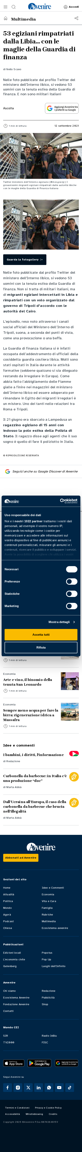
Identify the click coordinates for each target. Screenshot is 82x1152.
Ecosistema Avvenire (16, 997)
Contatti (8, 1011)
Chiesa (7, 928)
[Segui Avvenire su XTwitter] (28, 1087)
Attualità (8, 894)
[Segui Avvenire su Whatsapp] (49, 1087)
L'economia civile (14, 959)
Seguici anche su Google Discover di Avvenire (45, 471)
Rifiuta (41, 647)
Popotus (47, 952)
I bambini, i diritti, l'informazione (33, 755)
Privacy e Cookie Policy (48, 1107)
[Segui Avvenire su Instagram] (18, 1087)
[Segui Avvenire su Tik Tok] (69, 1087)
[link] (39, 6)
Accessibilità (12, 1114)
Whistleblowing (34, 1114)
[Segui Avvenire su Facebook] (7, 1087)
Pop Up (46, 959)
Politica (8, 901)
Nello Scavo (13, 69)
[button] (5, 7)
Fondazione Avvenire (16, 1004)
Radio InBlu (49, 1035)
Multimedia (49, 921)
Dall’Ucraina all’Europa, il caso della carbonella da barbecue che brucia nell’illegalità (34, 807)
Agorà (7, 914)
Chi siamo (9, 991)
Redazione (13, 761)
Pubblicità (48, 997)
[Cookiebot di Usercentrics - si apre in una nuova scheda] (60, 501)
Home (7, 887)
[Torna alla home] (5, 18)
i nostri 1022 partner (28, 521)
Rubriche (47, 914)
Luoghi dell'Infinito (53, 966)
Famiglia (47, 908)
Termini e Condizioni (17, 1107)
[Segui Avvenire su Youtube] (59, 1087)
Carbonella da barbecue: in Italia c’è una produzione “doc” (35, 778)
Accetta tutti (41, 634)
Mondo (7, 908)
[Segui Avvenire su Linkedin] (38, 1087)
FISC (45, 1042)
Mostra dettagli (59, 622)
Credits (53, 1114)
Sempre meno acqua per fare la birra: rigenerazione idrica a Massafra (30, 715)
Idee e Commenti (53, 887)
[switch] (71, 581)
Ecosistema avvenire (55, 928)
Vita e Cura (49, 901)
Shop (45, 1004)
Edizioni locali (12, 952)
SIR (5, 1035)
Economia (48, 894)
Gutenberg (10, 966)
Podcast (8, 921)
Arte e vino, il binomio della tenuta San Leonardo (27, 682)
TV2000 (8, 1042)
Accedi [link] (74, 6)
